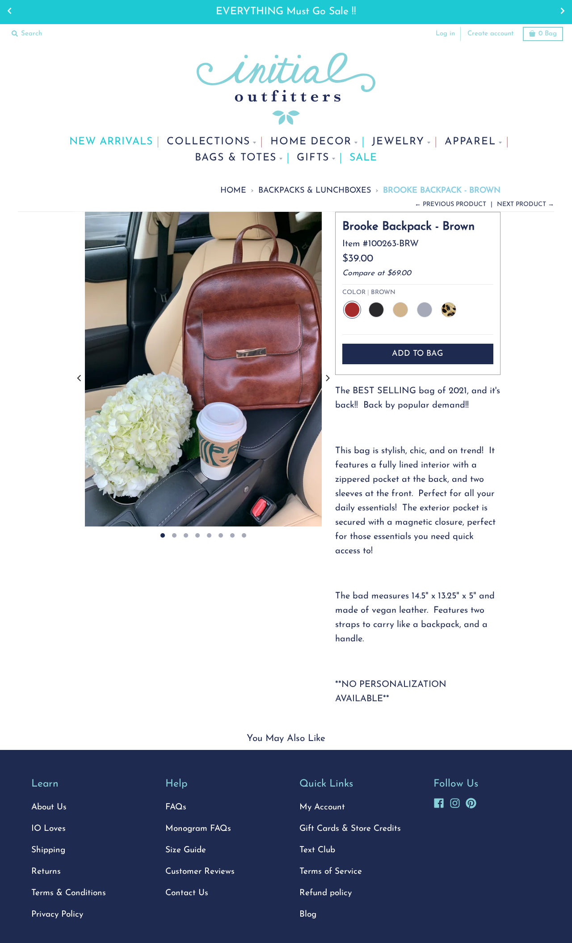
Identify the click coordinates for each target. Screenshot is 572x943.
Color (368, 292)
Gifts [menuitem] (313, 158)
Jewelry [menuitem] (398, 142)
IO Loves (48, 829)
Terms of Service (330, 871)
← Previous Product (450, 204)
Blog (307, 914)
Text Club (317, 850)
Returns (46, 871)
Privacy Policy (57, 914)
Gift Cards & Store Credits (350, 829)
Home (233, 190)
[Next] (327, 378)
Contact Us (186, 893)
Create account (490, 33)
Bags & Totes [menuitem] (236, 158)
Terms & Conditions (68, 893)
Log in (445, 33)
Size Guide (185, 850)
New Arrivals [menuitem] (111, 142)
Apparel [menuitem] (470, 142)
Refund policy (325, 893)
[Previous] (79, 378)
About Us (49, 807)
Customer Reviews (200, 871)
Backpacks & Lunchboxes (314, 190)
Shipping (48, 850)
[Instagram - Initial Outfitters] (455, 801)
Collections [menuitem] (208, 142)
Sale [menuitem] (363, 158)
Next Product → (525, 204)
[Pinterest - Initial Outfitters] (471, 801)
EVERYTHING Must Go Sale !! (286, 12)
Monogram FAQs (198, 829)
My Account (322, 807)
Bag (547, 33)
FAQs (175, 807)
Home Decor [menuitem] (311, 142)
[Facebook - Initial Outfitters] (438, 801)
